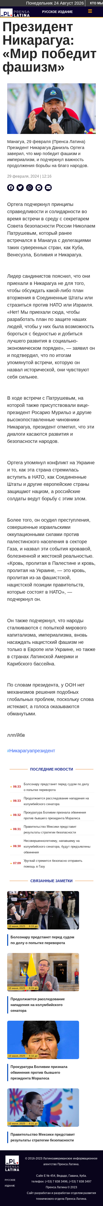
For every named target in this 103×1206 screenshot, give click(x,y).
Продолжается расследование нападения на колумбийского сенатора (38, 1005)
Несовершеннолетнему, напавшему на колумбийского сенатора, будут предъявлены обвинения (57, 846)
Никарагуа (20, 750)
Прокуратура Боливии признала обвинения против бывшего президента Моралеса (39, 1072)
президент (43, 750)
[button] (10, 187)
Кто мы (96, 3)
